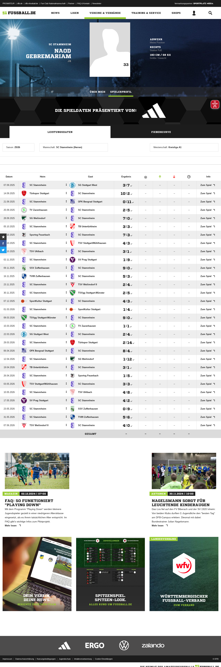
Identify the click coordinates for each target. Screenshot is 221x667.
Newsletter (96, 3)
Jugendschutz (65, 659)
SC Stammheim (60, 44)
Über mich (97, 92)
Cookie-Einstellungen (104, 659)
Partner (71, 3)
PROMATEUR (9, 3)
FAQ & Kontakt (83, 3)
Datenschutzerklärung (24, 659)
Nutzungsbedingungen (46, 659)
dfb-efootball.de (31, 3)
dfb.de (19, 3)
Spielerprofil (121, 92)
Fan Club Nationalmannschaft (53, 3)
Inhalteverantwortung (83, 659)
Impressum (7, 659)
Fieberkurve (161, 132)
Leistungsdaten (60, 132)
